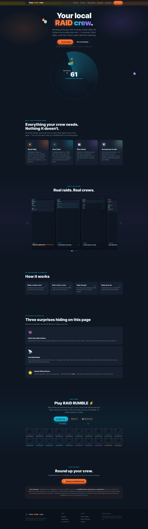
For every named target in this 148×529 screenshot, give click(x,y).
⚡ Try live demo (65, 42)
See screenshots (82, 42)
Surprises (100, 2)
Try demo (118, 2)
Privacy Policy (84, 495)
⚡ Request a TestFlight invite (74, 481)
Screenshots (64, 519)
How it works (91, 2)
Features (75, 2)
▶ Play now (61, 419)
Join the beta (65, 521)
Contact (83, 521)
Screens (83, 2)
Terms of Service (85, 519)
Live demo (108, 2)
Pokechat (36, 3)
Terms (75, 495)
